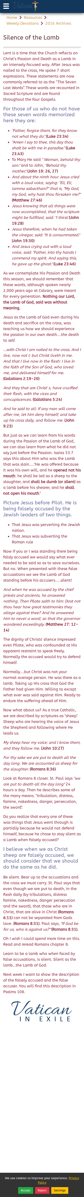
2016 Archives (58, 23)
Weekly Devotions (22, 23)
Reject (42, 1190)
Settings (60, 1190)
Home (11, 17)
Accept (26, 1190)
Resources (33, 17)
